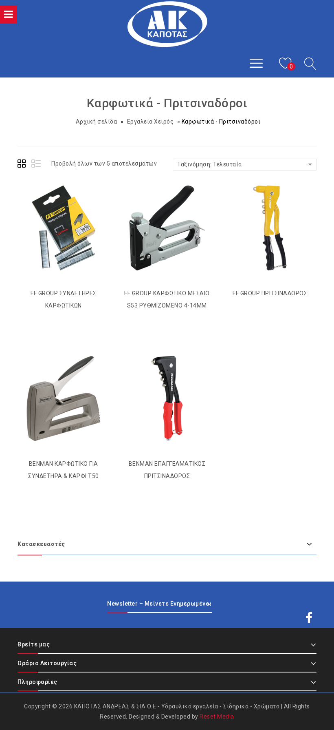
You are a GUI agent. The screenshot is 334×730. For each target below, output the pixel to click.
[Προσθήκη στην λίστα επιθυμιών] (55, 207)
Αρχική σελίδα (96, 121)
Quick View (72, 207)
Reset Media (217, 716)
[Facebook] (309, 610)
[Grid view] (23, 164)
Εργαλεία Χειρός (150, 121)
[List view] (36, 164)
